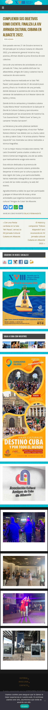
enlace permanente (32, 213)
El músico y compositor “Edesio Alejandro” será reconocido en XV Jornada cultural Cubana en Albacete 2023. (36, 233)
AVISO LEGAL (24, 682)
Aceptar (24, 706)
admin (10, 39)
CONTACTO (23, 685)
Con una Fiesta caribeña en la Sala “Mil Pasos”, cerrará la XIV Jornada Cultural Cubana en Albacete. (12, 229)
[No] (45, 700)
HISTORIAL (23, 678)
